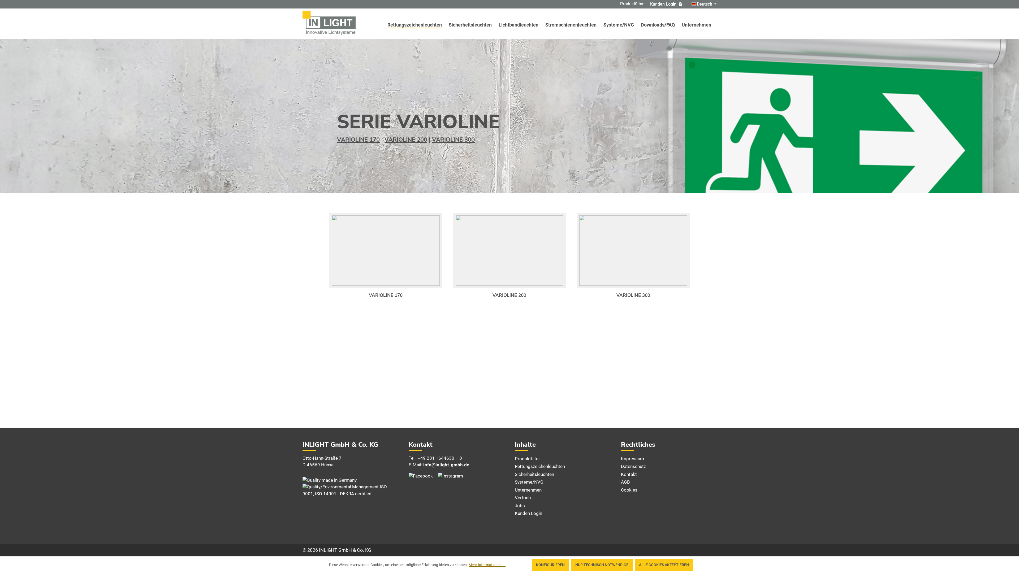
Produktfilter (632, 3)
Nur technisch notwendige (601, 565)
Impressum (632, 458)
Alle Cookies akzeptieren (664, 565)
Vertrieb (523, 497)
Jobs (520, 505)
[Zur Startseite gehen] (329, 23)
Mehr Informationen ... (487, 565)
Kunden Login (663, 4)
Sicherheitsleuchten (534, 474)
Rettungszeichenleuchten (540, 466)
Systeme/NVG (529, 482)
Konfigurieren (550, 565)
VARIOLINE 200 (406, 140)
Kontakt (629, 474)
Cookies (629, 490)
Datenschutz (633, 466)
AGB (625, 482)
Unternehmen (528, 490)
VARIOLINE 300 (453, 140)
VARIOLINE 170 (358, 140)
